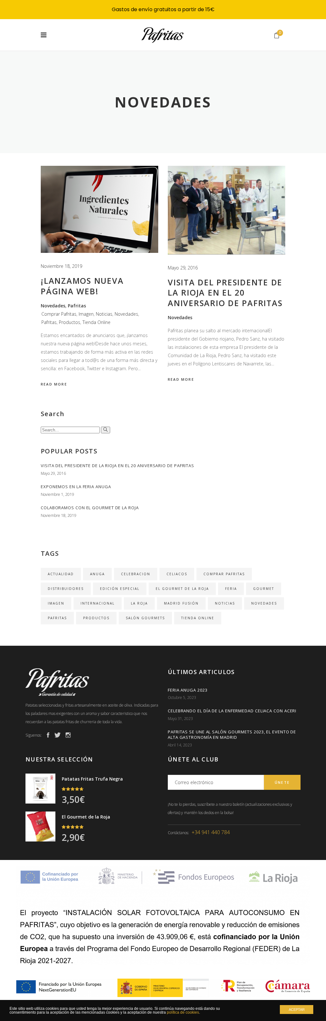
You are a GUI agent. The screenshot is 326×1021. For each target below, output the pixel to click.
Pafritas (77, 306)
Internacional (98, 603)
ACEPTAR (297, 1009)
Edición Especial (119, 588)
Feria (231, 588)
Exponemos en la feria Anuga (76, 486)
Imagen (86, 314)
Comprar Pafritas (58, 314)
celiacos (177, 574)
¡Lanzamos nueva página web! (82, 286)
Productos (69, 322)
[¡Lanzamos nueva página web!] (99, 209)
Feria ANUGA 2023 (188, 690)
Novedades (53, 306)
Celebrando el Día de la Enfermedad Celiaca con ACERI (232, 711)
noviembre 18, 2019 (61, 266)
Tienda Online (96, 322)
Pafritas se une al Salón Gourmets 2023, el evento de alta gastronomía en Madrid (232, 734)
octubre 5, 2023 (182, 697)
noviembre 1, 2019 (57, 494)
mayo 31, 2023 (180, 718)
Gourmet (263, 588)
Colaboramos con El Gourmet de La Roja (90, 507)
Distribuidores (66, 588)
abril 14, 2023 (180, 745)
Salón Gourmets (145, 618)
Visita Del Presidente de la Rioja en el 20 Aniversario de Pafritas (225, 292)
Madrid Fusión (181, 603)
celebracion (135, 574)
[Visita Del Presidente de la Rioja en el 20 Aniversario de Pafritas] (226, 210)
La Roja (139, 603)
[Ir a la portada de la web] (91, 682)
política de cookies (183, 1012)
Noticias (104, 314)
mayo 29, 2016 (183, 268)
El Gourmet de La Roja (182, 588)
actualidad (61, 574)
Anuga (97, 574)
